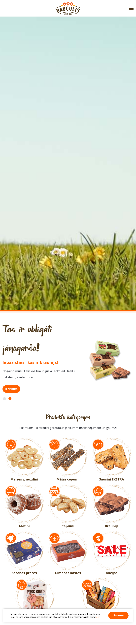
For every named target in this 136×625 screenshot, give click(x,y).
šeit (98, 617)
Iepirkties (11, 389)
